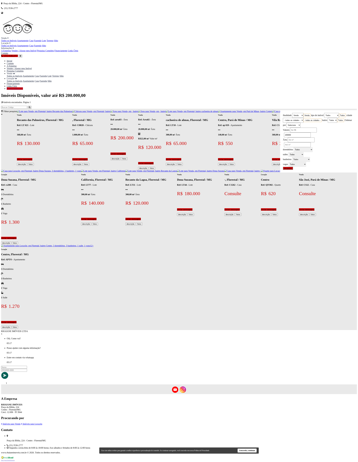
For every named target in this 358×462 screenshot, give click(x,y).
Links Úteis (73, 50)
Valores (286, 130)
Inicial (9, 61)
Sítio (56, 40)
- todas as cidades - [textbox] (312, 120)
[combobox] (306, 115)
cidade (349, 115)
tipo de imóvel (317, 115)
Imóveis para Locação (32, 424)
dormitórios (288, 149)
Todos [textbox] (342, 115)
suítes (285, 154)
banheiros (287, 159)
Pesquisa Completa (45, 50)
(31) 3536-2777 (16, 88)
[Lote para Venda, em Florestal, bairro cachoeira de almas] (192, 111)
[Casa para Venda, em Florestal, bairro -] (242, 171)
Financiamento (60, 50)
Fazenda (37, 40)
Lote (44, 40)
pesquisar (288, 168)
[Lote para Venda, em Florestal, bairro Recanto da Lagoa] (151, 171)
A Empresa (6, 50)
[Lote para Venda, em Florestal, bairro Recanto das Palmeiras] (44, 111)
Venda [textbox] (306, 115)
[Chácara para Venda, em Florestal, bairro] (91, 111)
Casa (31, 40)
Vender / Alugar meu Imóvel (23, 50)
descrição (22, 164)
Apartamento (23, 40)
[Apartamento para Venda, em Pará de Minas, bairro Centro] (245, 111)
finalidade (287, 115)
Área (285, 140)
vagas (285, 164)
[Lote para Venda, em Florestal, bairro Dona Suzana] (200, 171)
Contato (4, 53)
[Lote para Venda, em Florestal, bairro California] (103, 171)
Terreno (50, 40)
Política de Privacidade (201, 451)
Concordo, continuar (247, 451)
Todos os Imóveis (9, 40)
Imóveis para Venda (11, 424)
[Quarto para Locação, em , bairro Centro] (280, 171)
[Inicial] (18, 35)
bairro (324, 120)
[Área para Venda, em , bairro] (124, 111)
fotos (31, 164)
